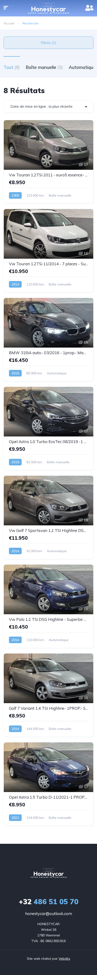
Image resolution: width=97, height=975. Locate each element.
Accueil (9, 23)
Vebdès (64, 958)
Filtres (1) (48, 42)
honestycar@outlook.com (48, 913)
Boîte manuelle (44, 67)
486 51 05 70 (48, 901)
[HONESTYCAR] (48, 873)
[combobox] (48, 106)
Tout (12, 67)
